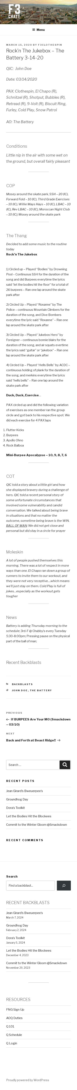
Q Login (11, 1043)
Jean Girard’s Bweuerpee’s (24, 791)
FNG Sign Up (15, 1009)
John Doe (20, 690)
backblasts (22, 684)
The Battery (41, 690)
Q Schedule (14, 1035)
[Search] (64, 886)
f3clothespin (50, 44)
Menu (41, 29)
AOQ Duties (14, 1018)
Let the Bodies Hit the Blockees (28, 816)
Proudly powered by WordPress (27, 1080)
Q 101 (10, 1026)
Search (11, 876)
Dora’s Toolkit (15, 808)
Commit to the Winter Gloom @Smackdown (36, 825)
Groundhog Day (17, 799)
